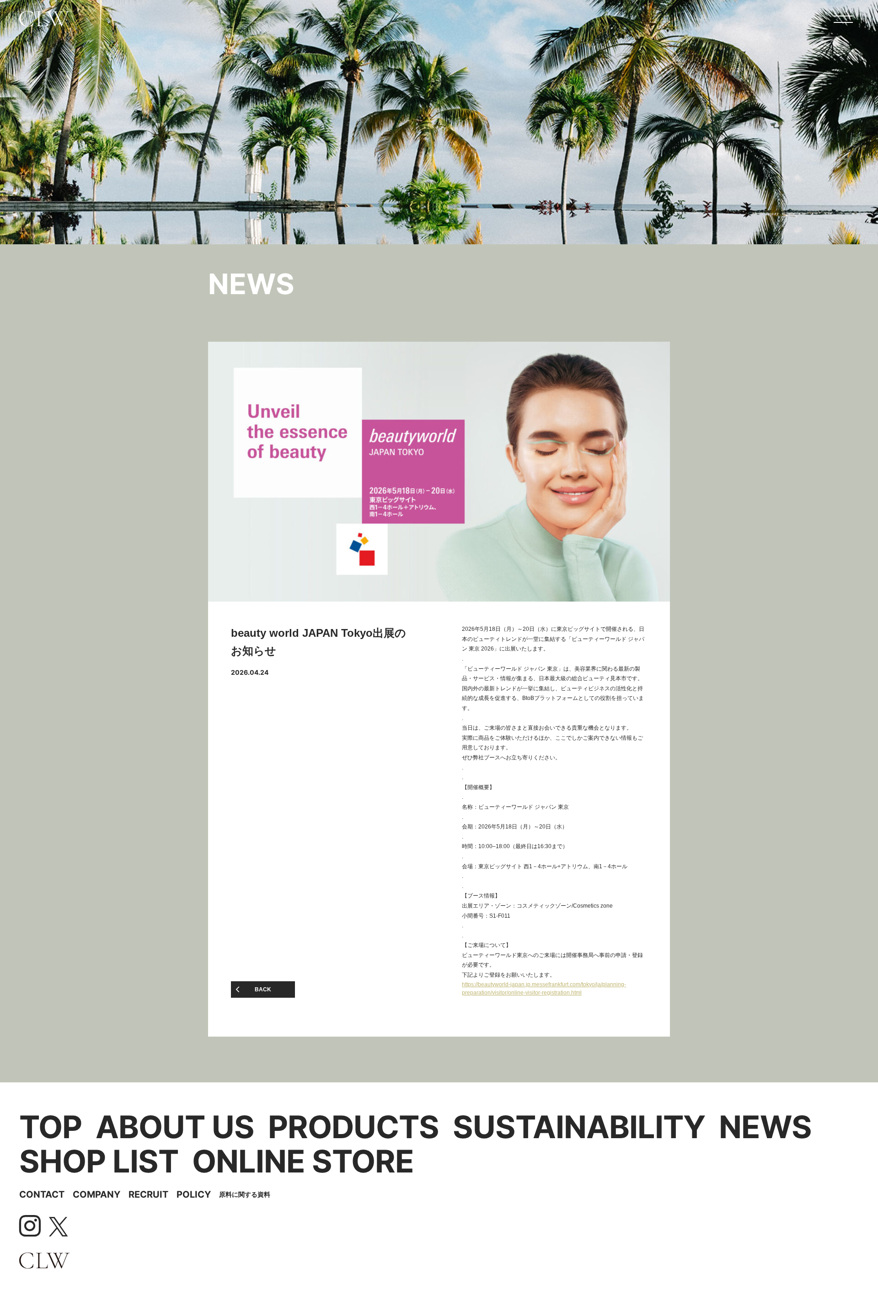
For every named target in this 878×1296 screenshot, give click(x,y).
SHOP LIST (98, 1161)
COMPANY (96, 1194)
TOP (50, 1127)
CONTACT (41, 1194)
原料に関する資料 (244, 1194)
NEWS (765, 1127)
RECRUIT (148, 1194)
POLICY (194, 1194)
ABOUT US (175, 1127)
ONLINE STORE (303, 1161)
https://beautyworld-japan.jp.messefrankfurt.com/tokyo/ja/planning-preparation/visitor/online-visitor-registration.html (544, 988)
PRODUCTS (353, 1127)
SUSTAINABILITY (579, 1127)
